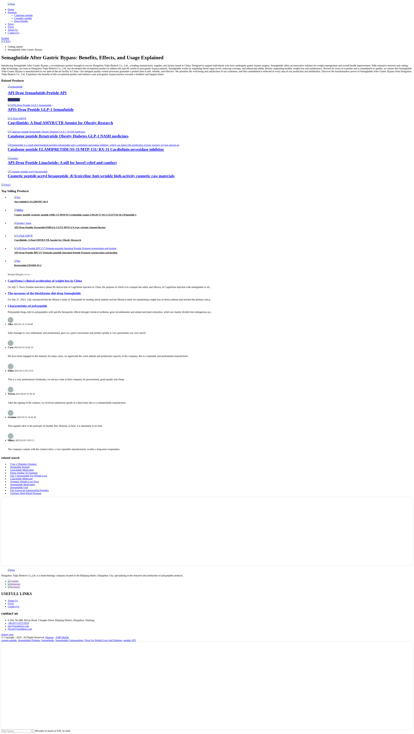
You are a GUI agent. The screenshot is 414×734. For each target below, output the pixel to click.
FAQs (11, 27)
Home (11, 9)
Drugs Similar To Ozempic (24, 472)
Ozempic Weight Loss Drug (24, 481)
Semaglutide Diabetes (29, 640)
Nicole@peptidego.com (20, 629)
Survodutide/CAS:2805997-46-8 (31, 201)
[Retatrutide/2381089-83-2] (17, 261)
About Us (13, 30)
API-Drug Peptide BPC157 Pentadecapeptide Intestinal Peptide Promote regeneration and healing (65, 252)
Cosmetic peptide (23, 18)
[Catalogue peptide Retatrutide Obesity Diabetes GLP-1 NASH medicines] (46, 131)
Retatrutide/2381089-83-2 (28, 265)
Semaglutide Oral (19, 487)
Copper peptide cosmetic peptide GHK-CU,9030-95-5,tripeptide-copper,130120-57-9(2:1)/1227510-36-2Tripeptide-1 (75, 214)
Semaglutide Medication (22, 484)
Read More (14, 99)
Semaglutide (47, 640)
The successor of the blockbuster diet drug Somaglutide (44, 293)
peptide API (129, 640)
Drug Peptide (21, 21)
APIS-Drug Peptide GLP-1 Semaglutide (41, 109)
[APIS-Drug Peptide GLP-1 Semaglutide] (29, 105)
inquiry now (7, 634)
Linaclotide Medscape (21, 478)
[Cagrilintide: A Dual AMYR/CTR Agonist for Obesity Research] (17, 118)
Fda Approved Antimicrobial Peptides (29, 490)
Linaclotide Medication (22, 470)
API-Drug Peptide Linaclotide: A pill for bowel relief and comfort (62, 163)
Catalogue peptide (23, 15)
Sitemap (49, 637)
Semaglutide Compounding (69, 640)
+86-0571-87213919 (18, 623)
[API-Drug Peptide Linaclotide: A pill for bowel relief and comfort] (13, 158)
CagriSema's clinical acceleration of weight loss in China (45, 280)
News (11, 24)
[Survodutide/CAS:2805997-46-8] (17, 197)
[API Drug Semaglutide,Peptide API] (15, 86)
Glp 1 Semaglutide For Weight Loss (28, 475)
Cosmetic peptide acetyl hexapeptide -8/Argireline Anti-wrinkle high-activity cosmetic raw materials (91, 176)
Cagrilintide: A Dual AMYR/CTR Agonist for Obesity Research (60, 123)
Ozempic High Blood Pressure (25, 493)
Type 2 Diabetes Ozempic (23, 464)
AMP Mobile (62, 637)
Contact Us (13, 32)
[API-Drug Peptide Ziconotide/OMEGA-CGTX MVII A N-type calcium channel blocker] (22, 223)
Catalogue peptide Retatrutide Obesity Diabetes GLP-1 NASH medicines (68, 136)
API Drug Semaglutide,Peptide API (37, 93)
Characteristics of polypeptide (27, 306)
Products (12, 12)
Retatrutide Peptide (20, 467)
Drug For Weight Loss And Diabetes (103, 640)
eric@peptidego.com (18, 626)
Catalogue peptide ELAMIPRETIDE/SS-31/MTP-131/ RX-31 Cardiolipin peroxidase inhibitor (86, 149)
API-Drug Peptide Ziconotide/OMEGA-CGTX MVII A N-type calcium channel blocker (60, 227)
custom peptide (9, 640)
